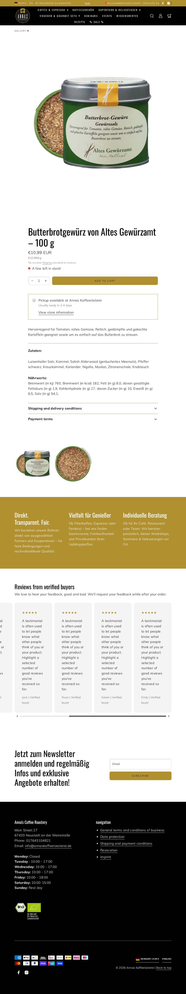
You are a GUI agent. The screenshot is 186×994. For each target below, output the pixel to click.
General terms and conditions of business (132, 830)
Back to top (163, 967)
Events (107, 16)
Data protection (112, 837)
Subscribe (140, 775)
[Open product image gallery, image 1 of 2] (33, 463)
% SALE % (97, 22)
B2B (74, 3)
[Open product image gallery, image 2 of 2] (73, 463)
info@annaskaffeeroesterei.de (48, 846)
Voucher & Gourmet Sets (58, 16)
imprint (105, 857)
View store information (56, 312)
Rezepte (80, 22)
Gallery (20, 31)
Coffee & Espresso (51, 10)
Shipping (47, 262)
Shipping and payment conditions (126, 843)
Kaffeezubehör (83, 10)
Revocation (109, 850)
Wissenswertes (127, 16)
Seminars (91, 16)
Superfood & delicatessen (118, 10)
